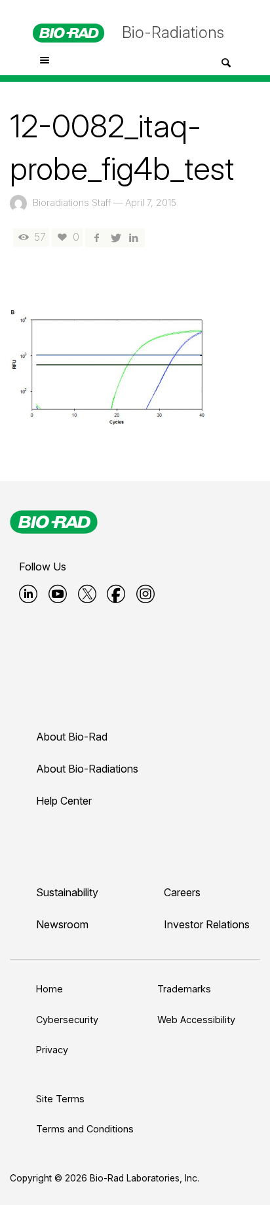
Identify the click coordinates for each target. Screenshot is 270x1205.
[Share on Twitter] (115, 237)
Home (49, 988)
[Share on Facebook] (96, 237)
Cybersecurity (67, 1019)
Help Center (64, 800)
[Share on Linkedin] (134, 237)
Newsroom (62, 924)
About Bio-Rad (71, 736)
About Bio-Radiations (87, 768)
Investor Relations (207, 924)
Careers (182, 892)
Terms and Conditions (85, 1128)
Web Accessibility (196, 1019)
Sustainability (67, 892)
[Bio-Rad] (54, 522)
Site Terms (60, 1098)
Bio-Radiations (173, 32)
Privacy (52, 1049)
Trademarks (184, 988)
